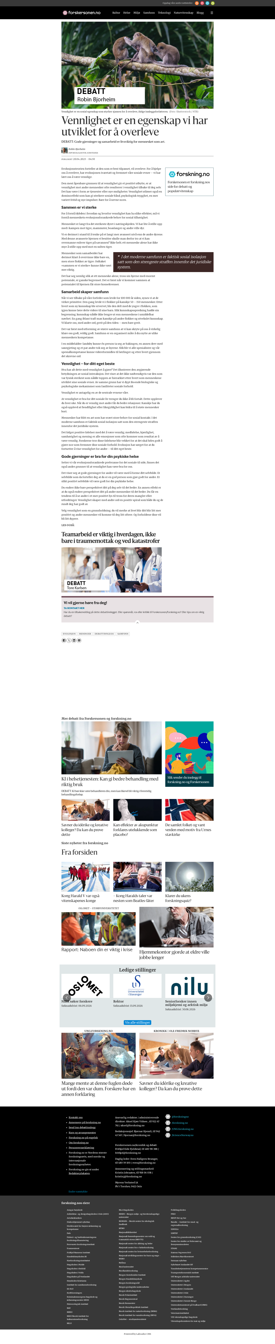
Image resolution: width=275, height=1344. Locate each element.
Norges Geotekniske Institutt (132, 1275)
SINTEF (174, 1233)
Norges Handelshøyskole (130, 1279)
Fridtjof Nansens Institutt (78, 1252)
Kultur (116, 12)
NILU (69, 1323)
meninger (85, 634)
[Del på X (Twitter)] (68, 640)
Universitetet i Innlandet (182, 1289)
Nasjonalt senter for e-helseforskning (136, 1247)
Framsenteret (73, 1248)
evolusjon (69, 634)
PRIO (173, 1214)
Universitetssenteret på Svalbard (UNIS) (189, 1305)
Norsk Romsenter (127, 1303)
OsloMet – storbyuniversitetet (132, 1319)
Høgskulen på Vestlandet (78, 1276)
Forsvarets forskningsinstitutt (81, 1244)
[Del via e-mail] (79, 640)
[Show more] (137, 622)
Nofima (122, 1263)
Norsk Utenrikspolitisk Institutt (133, 1307)
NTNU (121, 1228)
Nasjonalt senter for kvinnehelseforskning (138, 1251)
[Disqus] (137, 680)
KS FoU (70, 1289)
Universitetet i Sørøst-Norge (184, 1301)
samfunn (122, 634)
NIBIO (69, 1312)
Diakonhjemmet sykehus (78, 1222)
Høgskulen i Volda (75, 1272)
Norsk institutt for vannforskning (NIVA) (137, 1315)
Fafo (69, 1233)
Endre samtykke (78, 1191)
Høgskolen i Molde (75, 1264)
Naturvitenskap (183, 12)
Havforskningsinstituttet (78, 1260)
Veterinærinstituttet (180, 1313)
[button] (197, 3)
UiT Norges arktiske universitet (185, 1276)
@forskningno (180, 1116)
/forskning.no (180, 1122)
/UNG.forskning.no (183, 1129)
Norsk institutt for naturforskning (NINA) (138, 1311)
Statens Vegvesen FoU (181, 1252)
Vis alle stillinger (137, 1022)
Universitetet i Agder (180, 1281)
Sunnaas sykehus (179, 1260)
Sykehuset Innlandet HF (182, 1264)
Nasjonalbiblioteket (128, 1232)
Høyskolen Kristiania (76, 1281)
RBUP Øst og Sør (178, 1218)
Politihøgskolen (178, 1210)
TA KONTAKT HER (74, 608)
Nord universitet (126, 1267)
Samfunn (149, 12)
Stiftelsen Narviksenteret (182, 1256)
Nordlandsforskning (128, 1271)
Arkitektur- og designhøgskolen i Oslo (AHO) (88, 1214)
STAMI (174, 1248)
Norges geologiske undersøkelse (134, 1287)
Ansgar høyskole (74, 1210)
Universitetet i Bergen (181, 1285)
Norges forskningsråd (129, 1283)
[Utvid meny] (211, 13)
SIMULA (174, 1229)
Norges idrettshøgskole (130, 1291)
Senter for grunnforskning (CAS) (186, 1237)
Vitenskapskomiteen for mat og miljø (188, 1321)
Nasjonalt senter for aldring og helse (135, 1243)
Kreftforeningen (74, 1293)
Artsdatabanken (74, 1218)
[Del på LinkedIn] (73, 640)
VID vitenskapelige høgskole (184, 1317)
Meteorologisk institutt (77, 1304)
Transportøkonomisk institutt (185, 1272)
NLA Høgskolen (126, 1210)
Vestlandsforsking (179, 1309)
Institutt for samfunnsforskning (82, 1285)
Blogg (200, 12)
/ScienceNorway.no (183, 1135)
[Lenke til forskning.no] (84, 11)
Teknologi (164, 12)
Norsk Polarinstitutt (128, 1295)
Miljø (136, 12)
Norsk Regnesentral (128, 1299)
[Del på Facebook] (63, 640)
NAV (69, 1308)
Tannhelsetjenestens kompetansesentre (189, 1268)
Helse (126, 12)
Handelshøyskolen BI (77, 1256)
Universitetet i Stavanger (182, 1297)
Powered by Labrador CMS (137, 1334)
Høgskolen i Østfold (76, 1268)
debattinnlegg (104, 634)
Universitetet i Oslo (179, 1293)
